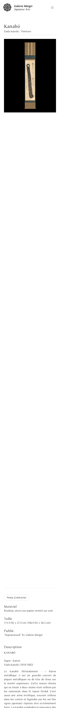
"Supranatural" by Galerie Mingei (23, 634)
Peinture (26, 31)
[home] (17, 10)
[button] (52, 7)
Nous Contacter (16, 597)
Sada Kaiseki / (12, 31)
